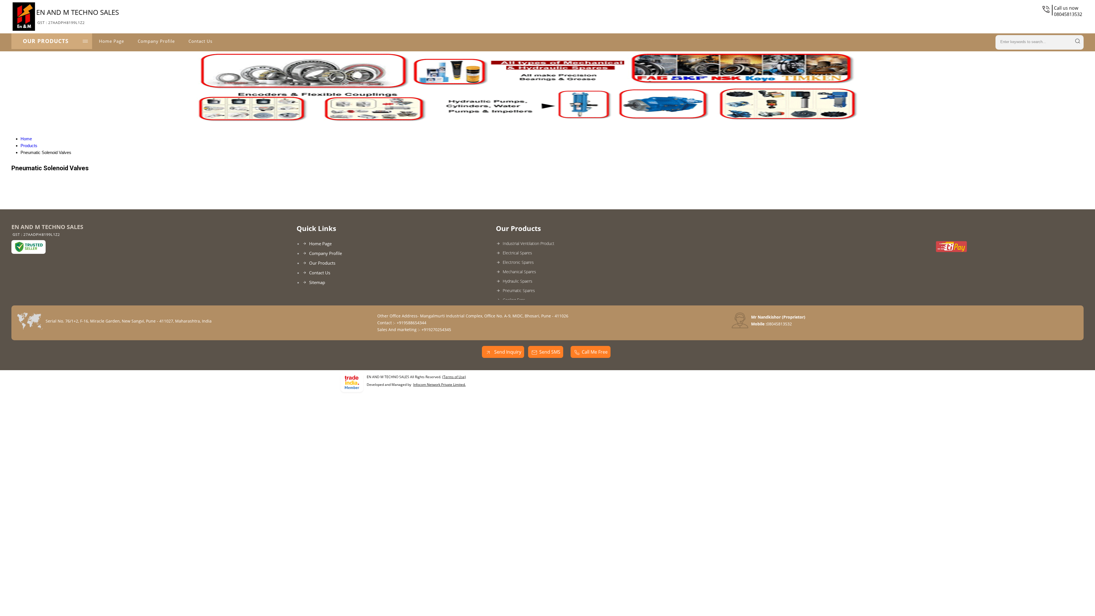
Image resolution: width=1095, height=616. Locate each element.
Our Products (45, 41)
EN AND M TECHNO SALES (77, 16)
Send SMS (549, 352)
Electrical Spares (517, 253)
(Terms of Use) (454, 376)
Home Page (111, 41)
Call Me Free (595, 352)
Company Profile (156, 41)
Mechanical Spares (519, 271)
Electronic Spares (518, 262)
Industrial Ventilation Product (528, 243)
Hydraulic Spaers (517, 281)
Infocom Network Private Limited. (439, 384)
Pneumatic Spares (519, 290)
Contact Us (200, 41)
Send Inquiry (507, 352)
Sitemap (317, 282)
